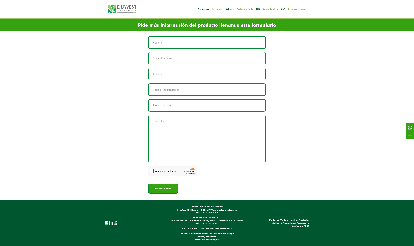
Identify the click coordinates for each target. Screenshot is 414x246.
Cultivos (276, 223)
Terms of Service (203, 239)
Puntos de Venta (277, 220)
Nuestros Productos (299, 220)
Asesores (302, 223)
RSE (307, 226)
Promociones (289, 223)
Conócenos (297, 226)
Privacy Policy (204, 236)
